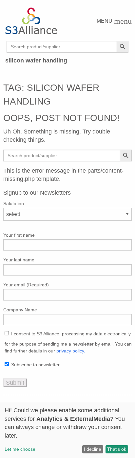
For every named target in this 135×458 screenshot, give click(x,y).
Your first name (19, 235)
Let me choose (20, 449)
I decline (92, 449)
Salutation (13, 203)
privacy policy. (70, 350)
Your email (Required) (26, 284)
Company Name (20, 309)
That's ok (116, 449)
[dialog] (67, 430)
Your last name (18, 259)
